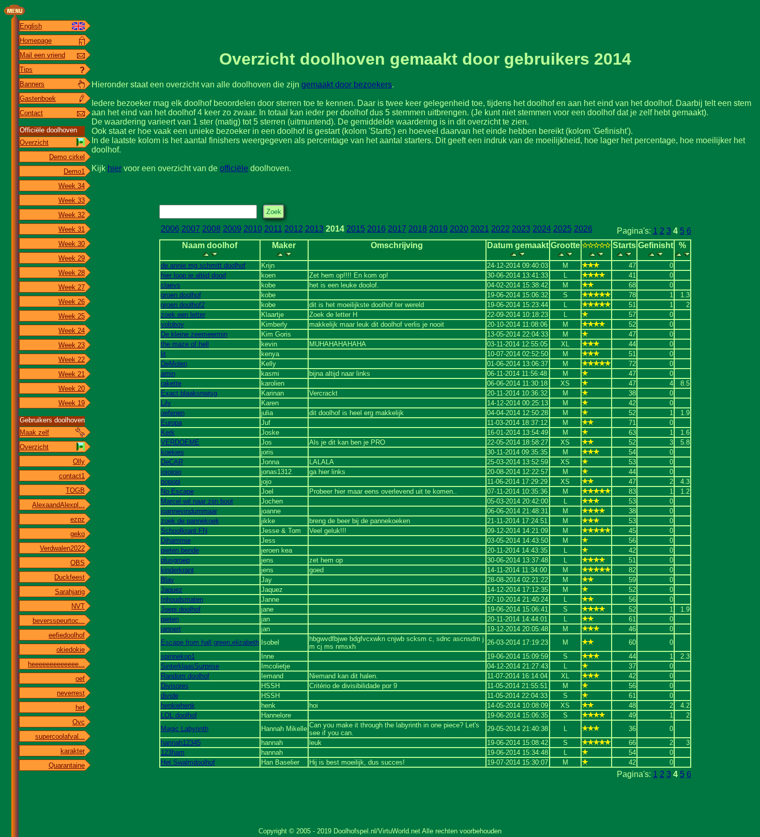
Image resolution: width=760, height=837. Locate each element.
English (31, 26)
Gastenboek (38, 98)
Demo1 (74, 171)
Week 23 (71, 345)
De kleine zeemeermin (194, 334)
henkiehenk (178, 705)
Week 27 (71, 287)
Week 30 (71, 244)
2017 (397, 228)
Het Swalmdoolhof (188, 762)
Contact (31, 113)
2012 (293, 228)
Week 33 (71, 200)
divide (169, 695)
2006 (170, 228)
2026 (583, 228)
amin (168, 373)
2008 (211, 228)
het (80, 707)
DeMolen (174, 364)
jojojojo (171, 472)
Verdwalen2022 (62, 548)
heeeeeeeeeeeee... (56, 664)
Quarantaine (67, 765)
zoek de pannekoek (190, 521)
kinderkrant (177, 570)
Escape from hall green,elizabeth (210, 642)
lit (163, 354)
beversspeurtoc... (59, 621)
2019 (438, 228)
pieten (170, 619)
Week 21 (71, 374)
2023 (521, 228)
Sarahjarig (70, 592)
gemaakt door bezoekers (346, 84)
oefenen (173, 413)
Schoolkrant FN (184, 531)
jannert (171, 629)
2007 (190, 228)
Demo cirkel (67, 157)
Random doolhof (185, 676)
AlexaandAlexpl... (58, 505)
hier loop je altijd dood (193, 275)
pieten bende (180, 550)
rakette (171, 383)
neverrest (71, 693)
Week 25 (71, 316)
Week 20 (71, 388)
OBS (77, 563)
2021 (479, 228)
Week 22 (71, 359)
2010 (253, 228)
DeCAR (172, 462)
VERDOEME (180, 442)
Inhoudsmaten (182, 599)
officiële (234, 168)
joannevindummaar (189, 511)
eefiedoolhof (67, 635)
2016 (376, 228)
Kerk (168, 432)
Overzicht (34, 142)
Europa (171, 423)
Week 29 (71, 258)
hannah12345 (181, 743)
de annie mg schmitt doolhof (203, 265)
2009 (232, 228)
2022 (500, 228)
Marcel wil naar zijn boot (197, 501)
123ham (173, 752)
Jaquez (172, 589)
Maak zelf (34, 432)
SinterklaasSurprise (190, 666)
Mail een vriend (42, 55)
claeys (170, 285)
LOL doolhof (179, 715)
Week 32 (71, 215)
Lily (166, 403)
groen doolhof (181, 295)
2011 (273, 228)
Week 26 (71, 302)
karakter (72, 751)
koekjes (172, 452)
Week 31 (71, 229)
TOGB (75, 490)
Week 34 (71, 186)
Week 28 (71, 273)
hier (114, 168)
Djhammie (176, 540)
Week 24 (71, 330)
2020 (459, 228)
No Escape (177, 491)
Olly (79, 461)
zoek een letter (183, 314)
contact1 (72, 476)
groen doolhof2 (183, 305)
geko (77, 534)
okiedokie (70, 649)
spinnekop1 (178, 656)
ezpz (77, 519)
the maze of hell (185, 344)
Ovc (78, 722)
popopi (170, 481)
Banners (32, 84)
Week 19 (71, 403)
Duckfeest (69, 577)
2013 (314, 228)
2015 (355, 228)
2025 (562, 228)
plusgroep (175, 560)
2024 (542, 228)
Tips (26, 69)
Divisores (175, 686)
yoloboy (172, 324)
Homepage (36, 40)
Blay (167, 580)
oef (80, 678)
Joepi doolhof (181, 609)
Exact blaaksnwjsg (189, 393)
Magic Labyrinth (184, 729)
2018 (417, 228)
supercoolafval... (60, 736)
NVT (78, 606)
